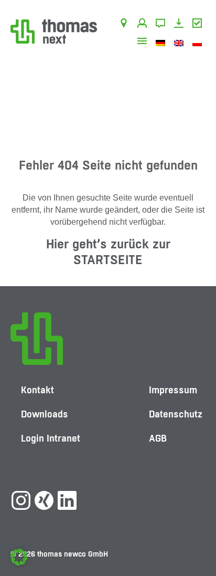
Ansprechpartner (143, 24)
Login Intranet (50, 438)
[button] (19, 557)
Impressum (173, 389)
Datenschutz (175, 414)
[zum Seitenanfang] (198, 536)
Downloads (180, 24)
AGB (199, 24)
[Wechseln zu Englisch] (180, 42)
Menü (143, 42)
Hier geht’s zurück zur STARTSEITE (108, 251)
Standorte (125, 24)
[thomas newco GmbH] (53, 30)
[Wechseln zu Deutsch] (162, 42)
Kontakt (162, 24)
